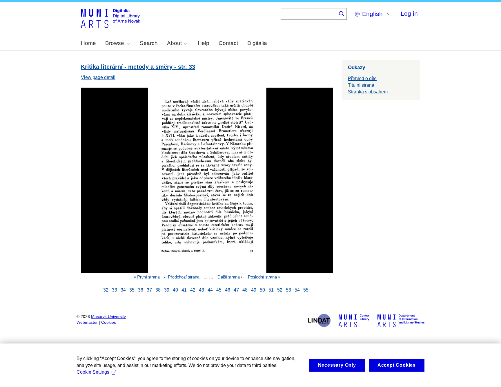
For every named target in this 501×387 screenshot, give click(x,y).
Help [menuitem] (203, 43)
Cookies (108, 322)
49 (253, 289)
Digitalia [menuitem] (257, 43)
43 (201, 289)
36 (140, 289)
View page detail (98, 77)
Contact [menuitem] (228, 43)
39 (166, 289)
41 (184, 289)
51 (271, 289)
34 (123, 289)
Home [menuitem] (88, 43)
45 (219, 289)
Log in (409, 13)
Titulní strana (361, 85)
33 (114, 289)
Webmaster (87, 322)
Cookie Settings (93, 372)
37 (149, 289)
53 (288, 289)
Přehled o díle (362, 78)
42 (192, 289)
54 (297, 289)
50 (262, 289)
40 (175, 289)
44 (210, 289)
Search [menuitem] (149, 43)
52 (279, 289)
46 (227, 289)
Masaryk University (108, 316)
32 (105, 289)
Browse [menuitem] (114, 43)
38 (158, 289)
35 (132, 289)
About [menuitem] (174, 43)
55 (305, 289)
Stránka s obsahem (368, 91)
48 (245, 289)
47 (236, 289)
